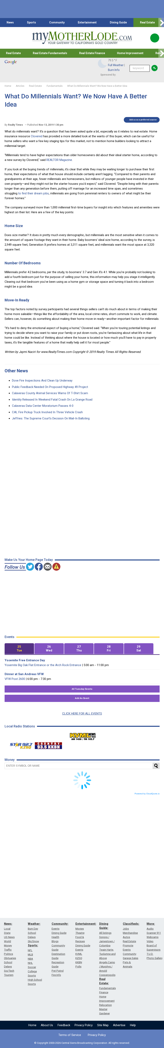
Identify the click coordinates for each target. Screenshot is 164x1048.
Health (55, 937)
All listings (105, 932)
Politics (8, 953)
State (7, 932)
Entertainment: (85, 924)
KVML (78, 953)
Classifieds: (131, 924)
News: (8, 924)
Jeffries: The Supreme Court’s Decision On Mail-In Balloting (51, 418)
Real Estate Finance (92, 53)
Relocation (105, 1005)
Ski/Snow (33, 941)
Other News (16, 370)
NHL (30, 962)
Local (7, 928)
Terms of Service (69, 1035)
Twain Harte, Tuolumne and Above (107, 954)
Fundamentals (107, 988)
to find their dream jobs (33, 193)
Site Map (103, 1025)
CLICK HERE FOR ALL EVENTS (82, 713)
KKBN (78, 962)
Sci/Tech (9, 970)
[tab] (19, 648)
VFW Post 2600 (15, 679)
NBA (30, 958)
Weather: (34, 924)
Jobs (126, 928)
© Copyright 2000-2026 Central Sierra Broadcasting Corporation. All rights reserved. (82, 1042)
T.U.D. (150, 953)
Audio (150, 928)
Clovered (36, 136)
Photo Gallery (154, 958)
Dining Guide (118, 22)
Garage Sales (130, 958)
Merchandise (130, 932)
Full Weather (116, 65)
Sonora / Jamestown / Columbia (107, 941)
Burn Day (33, 928)
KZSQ (78, 958)
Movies (79, 928)
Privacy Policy (84, 1025)
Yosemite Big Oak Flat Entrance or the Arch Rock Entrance (43, 665)
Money (8, 945)
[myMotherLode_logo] (82, 38)
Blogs (55, 941)
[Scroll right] (161, 22)
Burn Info (114, 70)
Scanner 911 (154, 932)
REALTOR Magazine (59, 160)
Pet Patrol (58, 970)
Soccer (32, 967)
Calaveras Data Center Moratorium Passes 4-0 (42, 406)
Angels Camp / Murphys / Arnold (107, 966)
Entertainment (87, 22)
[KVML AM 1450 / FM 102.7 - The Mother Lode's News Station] (83, 735)
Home (32, 1025)
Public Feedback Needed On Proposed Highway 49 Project (50, 387)
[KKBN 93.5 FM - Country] (48, 744)
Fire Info (56, 974)
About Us (47, 1025)
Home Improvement (130, 53)
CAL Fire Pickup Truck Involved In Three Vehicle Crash (47, 412)
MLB (30, 954)
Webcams (152, 937)
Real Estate (147, 22)
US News (9, 937)
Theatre (79, 932)
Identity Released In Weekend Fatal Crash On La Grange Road (52, 399)
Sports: (33, 945)
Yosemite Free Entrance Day (25, 660)
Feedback (64, 1025)
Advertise (119, 1025)
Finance (103, 992)
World (7, 941)
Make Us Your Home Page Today (29, 560)
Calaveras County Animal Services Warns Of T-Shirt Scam (50, 393)
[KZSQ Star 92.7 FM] (19, 744)
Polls (78, 966)
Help (133, 1025)
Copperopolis (107, 974)
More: (151, 924)
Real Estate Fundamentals (50, 53)
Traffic (8, 949)
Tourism (8, 974)
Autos (126, 937)
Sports (31, 22)
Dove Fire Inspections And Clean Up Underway (42, 380)
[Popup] (154, 37)
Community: (60, 924)
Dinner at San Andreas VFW (24, 674)
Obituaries (10, 958)
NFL (30, 950)
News (10, 22)
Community (57, 22)
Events (55, 928)
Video (150, 941)
